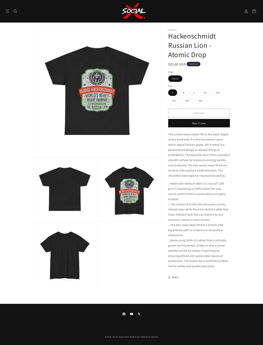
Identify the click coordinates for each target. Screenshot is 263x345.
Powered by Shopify (149, 337)
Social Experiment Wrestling (125, 337)
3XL (174, 100)
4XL (187, 100)
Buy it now (199, 123)
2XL (218, 92)
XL (205, 92)
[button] (7, 11)
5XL (201, 100)
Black (175, 78)
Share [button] (175, 277)
